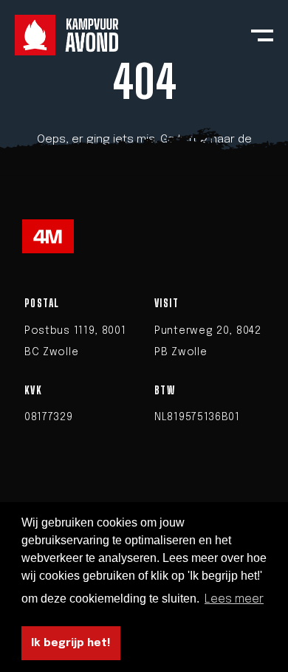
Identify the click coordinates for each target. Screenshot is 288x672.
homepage (144, 163)
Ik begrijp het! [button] (70, 643)
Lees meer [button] (234, 599)
